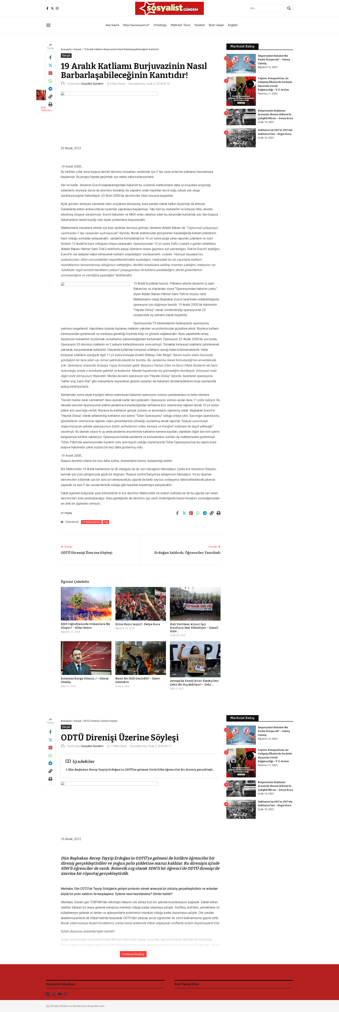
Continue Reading (133, 954)
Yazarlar (199, 25)
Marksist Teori (180, 25)
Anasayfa (66, 49)
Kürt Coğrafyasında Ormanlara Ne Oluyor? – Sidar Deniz (85, 625)
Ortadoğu (160, 25)
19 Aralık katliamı (91, 522)
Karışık (77, 49)
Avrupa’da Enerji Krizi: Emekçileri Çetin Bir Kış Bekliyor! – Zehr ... (194, 682)
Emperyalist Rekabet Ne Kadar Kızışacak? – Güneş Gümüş (274, 59)
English (233, 25)
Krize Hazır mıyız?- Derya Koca (137, 624)
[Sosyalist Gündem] (44, 95)
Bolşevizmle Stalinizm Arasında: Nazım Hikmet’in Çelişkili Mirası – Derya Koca (275, 114)
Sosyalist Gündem (92, 83)
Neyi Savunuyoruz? (136, 25)
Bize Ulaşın (216, 25)
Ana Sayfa (112, 25)
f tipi (106, 522)
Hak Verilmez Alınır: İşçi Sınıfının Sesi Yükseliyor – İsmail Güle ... (194, 628)
